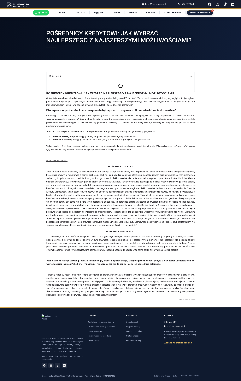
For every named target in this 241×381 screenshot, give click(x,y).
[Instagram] (217, 4)
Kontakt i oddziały (133, 340)
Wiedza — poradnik (134, 331)
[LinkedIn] (64, 365)
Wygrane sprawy (133, 326)
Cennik (116, 12)
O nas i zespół (132, 322)
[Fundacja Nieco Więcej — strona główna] (51, 324)
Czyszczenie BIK (95, 331)
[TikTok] (57, 365)
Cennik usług (93, 340)
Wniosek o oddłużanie (200, 13)
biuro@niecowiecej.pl (174, 326)
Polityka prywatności (162, 376)
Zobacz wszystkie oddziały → (179, 343)
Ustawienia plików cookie (189, 376)
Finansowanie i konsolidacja (99, 336)
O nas (62, 12)
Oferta (78, 12)
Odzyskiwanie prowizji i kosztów (101, 326)
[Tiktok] (224, 4)
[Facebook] (209, 4)
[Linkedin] (232, 4)
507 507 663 (170, 322)
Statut (175, 376)
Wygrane (99, 12)
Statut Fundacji (172, 12)
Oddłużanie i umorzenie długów (101, 322)
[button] (191, 76)
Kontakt (150, 12)
